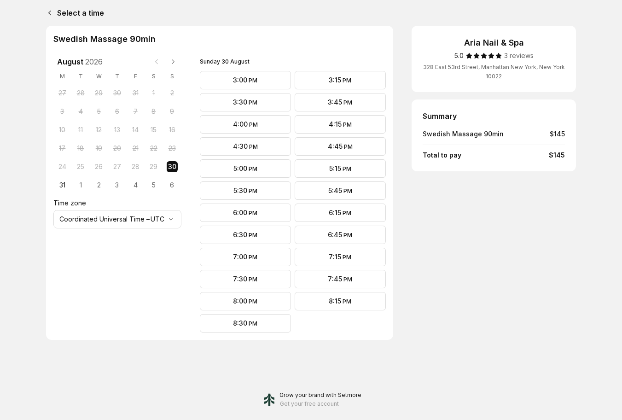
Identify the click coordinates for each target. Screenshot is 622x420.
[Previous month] (156, 61)
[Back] (48, 13)
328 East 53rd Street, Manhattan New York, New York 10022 (494, 72)
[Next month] (173, 61)
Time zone (69, 203)
